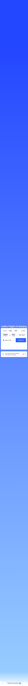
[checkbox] (23, 331)
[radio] (4, 331)
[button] (25, 2)
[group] (6, 335)
